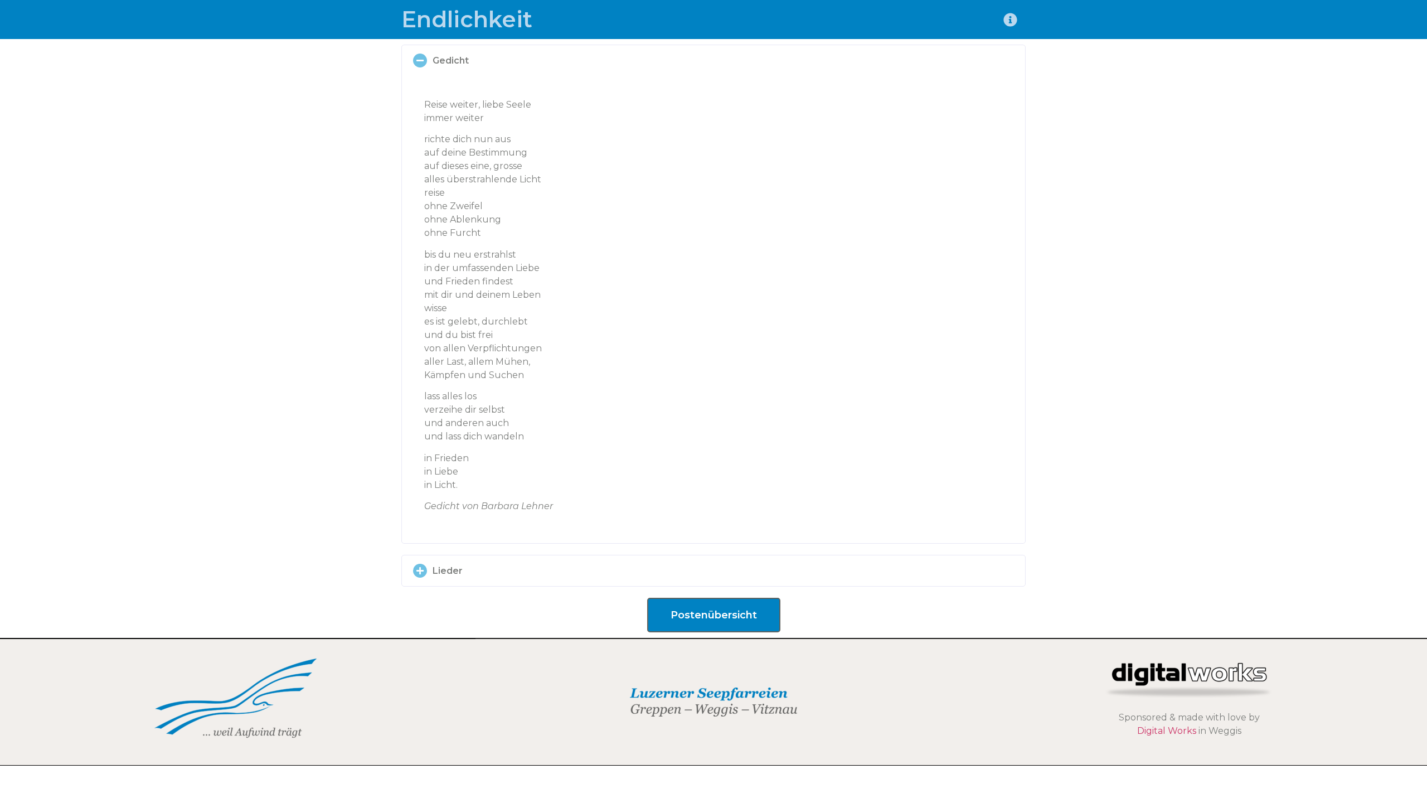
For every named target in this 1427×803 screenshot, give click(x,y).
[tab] (713, 60)
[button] (713, 615)
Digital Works (1166, 730)
